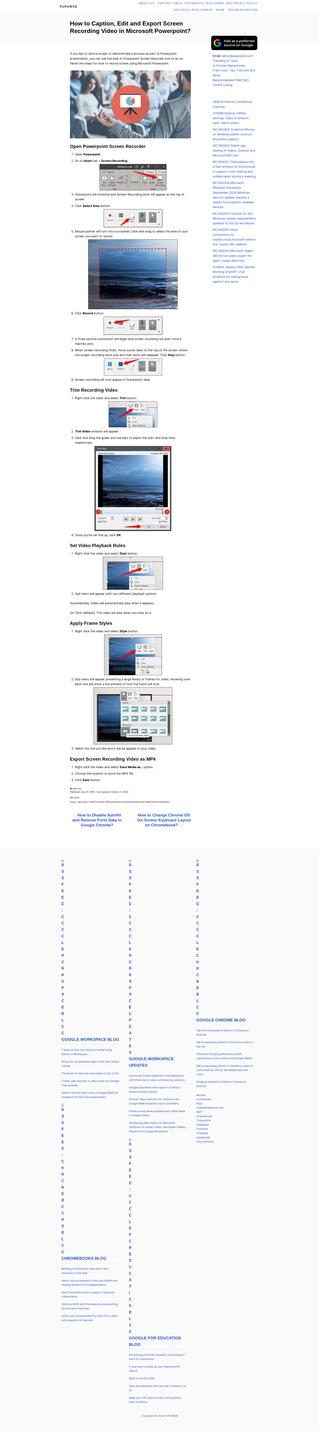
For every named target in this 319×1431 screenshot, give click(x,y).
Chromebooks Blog (83, 1258)
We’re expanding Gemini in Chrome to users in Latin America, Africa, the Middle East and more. (224, 1070)
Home (73, 802)
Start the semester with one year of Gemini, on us (157, 1388)
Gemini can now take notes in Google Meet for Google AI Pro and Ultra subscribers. (89, 1095)
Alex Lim (77, 788)
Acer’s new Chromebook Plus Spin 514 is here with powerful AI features (89, 1318)
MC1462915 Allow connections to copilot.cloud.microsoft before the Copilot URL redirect (234, 237)
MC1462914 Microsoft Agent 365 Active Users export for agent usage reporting (233, 255)
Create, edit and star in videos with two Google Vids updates (90, 1083)
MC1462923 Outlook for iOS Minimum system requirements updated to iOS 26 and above (234, 218)
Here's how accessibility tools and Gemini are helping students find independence (89, 1283)
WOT (199, 1112)
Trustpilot (202, 1133)
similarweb (203, 1137)
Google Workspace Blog (90, 1039)
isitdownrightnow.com (210, 1107)
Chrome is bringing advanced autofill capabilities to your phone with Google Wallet (224, 1056)
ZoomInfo (202, 1128)
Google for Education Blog (155, 1341)
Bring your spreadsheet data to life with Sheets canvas (90, 1063)
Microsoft (74, 797)
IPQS (199, 1103)
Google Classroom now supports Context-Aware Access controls (155, 1089)
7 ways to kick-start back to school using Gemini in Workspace (86, 1052)
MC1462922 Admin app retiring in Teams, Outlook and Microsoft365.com (234, 150)
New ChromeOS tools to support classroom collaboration (88, 1294)
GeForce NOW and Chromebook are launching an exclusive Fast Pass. (89, 1306)
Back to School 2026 (142, 1378)
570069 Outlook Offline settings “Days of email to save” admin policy (231, 118)
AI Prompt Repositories (229, 65)
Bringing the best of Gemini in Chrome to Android (221, 1084)
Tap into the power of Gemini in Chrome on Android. (222, 1032)
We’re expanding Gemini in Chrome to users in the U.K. (224, 1044)
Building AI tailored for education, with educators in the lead (84, 1271)
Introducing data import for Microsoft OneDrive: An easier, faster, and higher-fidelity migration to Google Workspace (157, 1127)
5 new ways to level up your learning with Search (154, 1369)
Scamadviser (204, 1116)
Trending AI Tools (225, 60)
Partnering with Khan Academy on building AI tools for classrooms (157, 1357)
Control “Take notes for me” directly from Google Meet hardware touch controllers (154, 1101)
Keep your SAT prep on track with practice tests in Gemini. (155, 1400)
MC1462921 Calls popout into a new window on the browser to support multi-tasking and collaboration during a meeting (234, 169)
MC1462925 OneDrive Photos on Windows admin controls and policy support (234, 134)
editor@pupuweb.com (237, 56)
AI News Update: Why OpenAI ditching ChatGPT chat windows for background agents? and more (234, 274)
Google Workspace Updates (151, 1062)
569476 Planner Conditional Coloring (232, 104)
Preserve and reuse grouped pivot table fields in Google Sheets (157, 1113)
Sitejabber (202, 1124)
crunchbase (203, 1099)
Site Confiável (204, 1141)
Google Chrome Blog (221, 1020)
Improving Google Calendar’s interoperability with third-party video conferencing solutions (157, 1078)
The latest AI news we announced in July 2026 (90, 1073)
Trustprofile (203, 1120)
